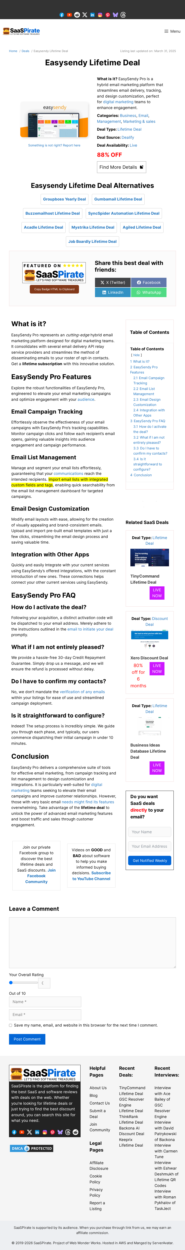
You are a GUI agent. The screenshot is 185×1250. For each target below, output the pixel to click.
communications (68, 473)
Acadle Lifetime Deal (43, 227)
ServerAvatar (162, 1243)
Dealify (128, 137)
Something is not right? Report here (54, 145)
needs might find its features (88, 802)
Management (109, 121)
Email (143, 115)
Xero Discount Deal (149, 658)
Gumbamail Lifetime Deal (118, 199)
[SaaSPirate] (21, 31)
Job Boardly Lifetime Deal (92, 241)
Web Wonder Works (85, 1243)
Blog (93, 1095)
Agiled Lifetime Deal (142, 227)
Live (133, 145)
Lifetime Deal (129, 129)
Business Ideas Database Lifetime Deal (148, 751)
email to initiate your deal (90, 629)
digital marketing (118, 102)
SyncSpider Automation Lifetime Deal (124, 213)
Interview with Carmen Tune (166, 1151)
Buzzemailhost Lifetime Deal (52, 213)
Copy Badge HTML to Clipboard (54, 289)
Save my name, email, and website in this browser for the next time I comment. (86, 1025)
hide (136, 355)
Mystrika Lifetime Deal (93, 227)
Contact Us (100, 1103)
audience (86, 399)
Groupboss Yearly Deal (64, 199)
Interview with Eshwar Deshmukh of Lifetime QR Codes (166, 1174)
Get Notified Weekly (150, 860)
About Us (98, 1088)
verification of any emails (82, 692)
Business (128, 115)
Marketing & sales (139, 121)
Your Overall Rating (26, 974)
